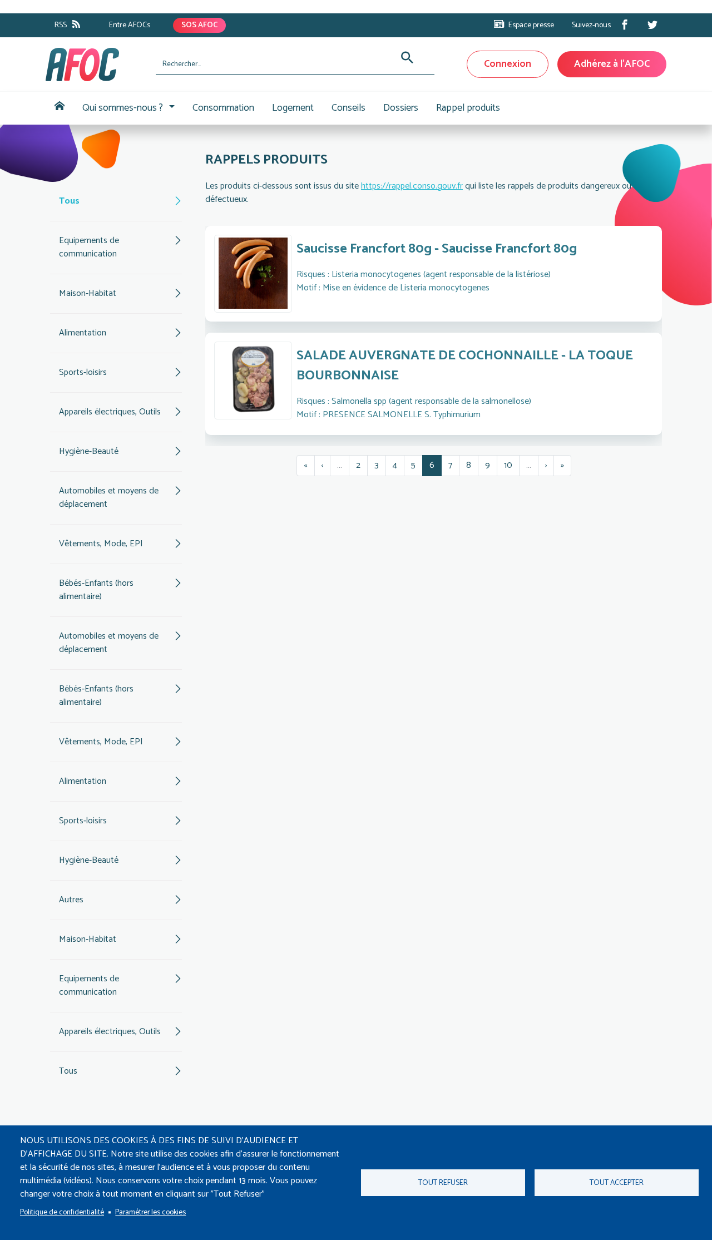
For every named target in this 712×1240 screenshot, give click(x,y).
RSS (61, 25)
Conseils (348, 108)
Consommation (223, 108)
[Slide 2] (424, 430)
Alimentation (82, 332)
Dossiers (400, 108)
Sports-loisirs (83, 372)
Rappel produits (468, 108)
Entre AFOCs (129, 25)
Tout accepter (617, 1183)
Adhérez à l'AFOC (612, 64)
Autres (71, 899)
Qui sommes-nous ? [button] (122, 108)
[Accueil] (96, 64)
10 (511, 465)
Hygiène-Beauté (88, 451)
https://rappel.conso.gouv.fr (412, 186)
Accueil (59, 108)
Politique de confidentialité (62, 1212)
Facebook (625, 24)
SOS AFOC (199, 25)
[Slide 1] (403, 430)
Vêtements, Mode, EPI (101, 543)
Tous (69, 201)
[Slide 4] (464, 430)
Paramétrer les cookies (150, 1212)
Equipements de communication (89, 247)
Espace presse (531, 25)
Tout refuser (443, 1183)
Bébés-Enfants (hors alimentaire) (96, 590)
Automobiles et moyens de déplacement (109, 497)
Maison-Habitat (87, 293)
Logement (293, 108)
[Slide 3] (444, 430)
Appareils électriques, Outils (110, 411)
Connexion (507, 64)
